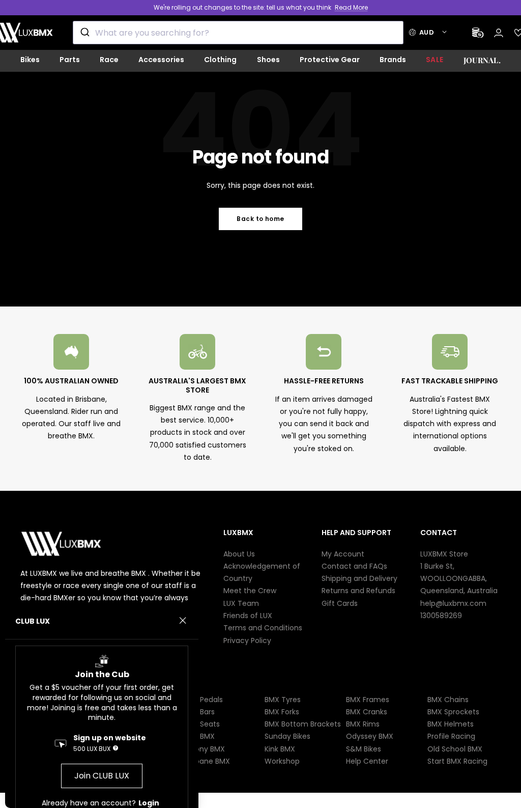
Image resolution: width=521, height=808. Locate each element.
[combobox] (238, 32)
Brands (393, 59)
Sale (435, 59)
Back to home (260, 218)
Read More (351, 7)
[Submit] (84, 32)
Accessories (161, 59)
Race (109, 59)
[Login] (498, 33)
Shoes (268, 59)
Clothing (220, 59)
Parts (70, 59)
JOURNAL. (482, 60)
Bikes (30, 59)
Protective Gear (330, 59)
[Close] (182, 620)
